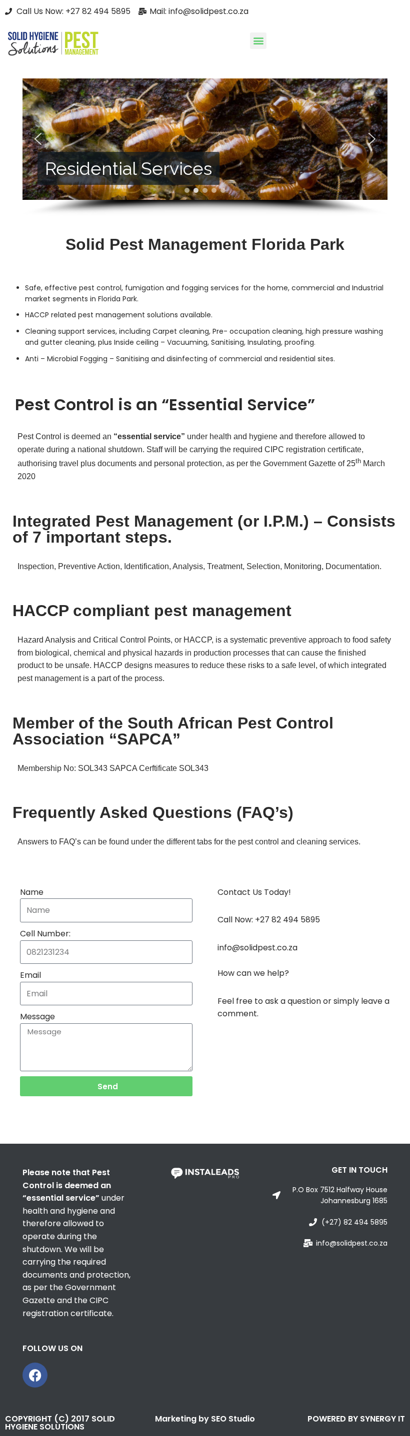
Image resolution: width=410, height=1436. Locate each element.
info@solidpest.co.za (258, 947)
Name (32, 892)
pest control (100, 288)
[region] (205, 147)
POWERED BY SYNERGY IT (356, 1419)
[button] (258, 40)
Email (30, 975)
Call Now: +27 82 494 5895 (269, 919)
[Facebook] (35, 1375)
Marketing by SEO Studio (205, 1419)
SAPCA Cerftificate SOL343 (159, 768)
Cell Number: (45, 933)
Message (37, 1016)
